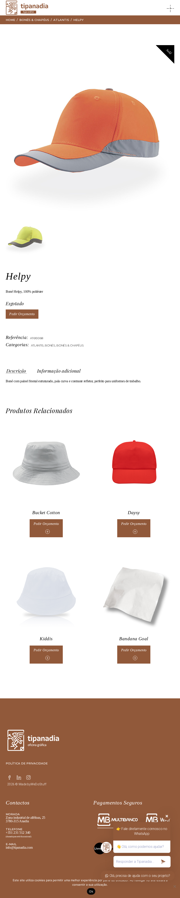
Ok (91, 891)
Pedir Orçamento (22, 314)
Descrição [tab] (16, 371)
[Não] (174, 886)
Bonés (50, 345)
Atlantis (37, 345)
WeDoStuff (39, 784)
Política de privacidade (27, 763)
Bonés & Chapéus (70, 345)
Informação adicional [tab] (59, 371)
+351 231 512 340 (18, 832)
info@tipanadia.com (19, 847)
